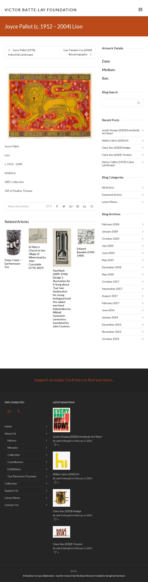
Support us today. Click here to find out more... (74, 379)
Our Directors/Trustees (22, 476)
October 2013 (110, 338)
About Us (10, 433)
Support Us (11, 490)
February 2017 (110, 303)
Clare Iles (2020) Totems (117, 154)
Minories (13, 447)
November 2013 (111, 331)
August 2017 (110, 295)
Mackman (120, 575)
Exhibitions (14, 469)
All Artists (108, 187)
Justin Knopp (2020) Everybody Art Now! (121, 132)
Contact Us (11, 505)
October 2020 (110, 238)
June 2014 (108, 310)
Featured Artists (112, 194)
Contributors (15, 462)
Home (8, 426)
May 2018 (108, 274)
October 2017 (110, 281)
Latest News (109, 201)
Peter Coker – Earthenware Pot (13, 263)
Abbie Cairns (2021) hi (115, 140)
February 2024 (110, 224)
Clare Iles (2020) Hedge (116, 147)
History (12, 440)
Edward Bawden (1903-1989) (86, 252)
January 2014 (110, 317)
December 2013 (111, 324)
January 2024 (110, 231)
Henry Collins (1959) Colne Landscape (118, 163)
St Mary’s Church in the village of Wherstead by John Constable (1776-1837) (37, 257)
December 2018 (111, 267)
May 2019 (108, 260)
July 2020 (107, 245)
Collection (14, 454)
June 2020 (108, 253)
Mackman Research (86, 575)
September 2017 (112, 288)
